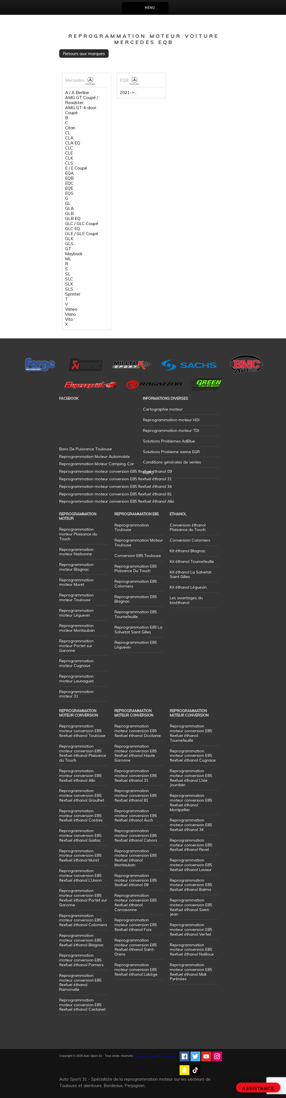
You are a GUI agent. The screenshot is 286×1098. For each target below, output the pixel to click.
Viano (70, 314)
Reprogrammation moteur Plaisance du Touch (78, 534)
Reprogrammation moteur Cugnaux (76, 663)
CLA (69, 138)
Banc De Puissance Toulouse (85, 448)
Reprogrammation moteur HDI (171, 419)
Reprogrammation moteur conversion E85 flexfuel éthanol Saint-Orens (136, 947)
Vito (69, 319)
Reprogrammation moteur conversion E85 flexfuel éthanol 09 (136, 880)
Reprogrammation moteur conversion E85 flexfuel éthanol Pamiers (81, 960)
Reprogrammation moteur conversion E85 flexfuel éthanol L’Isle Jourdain (191, 777)
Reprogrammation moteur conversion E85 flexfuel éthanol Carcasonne (136, 902)
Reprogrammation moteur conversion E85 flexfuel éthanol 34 (191, 825)
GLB (69, 213)
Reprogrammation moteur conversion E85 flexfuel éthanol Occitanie (138, 731)
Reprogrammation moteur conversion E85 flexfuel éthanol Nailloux (192, 949)
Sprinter (72, 294)
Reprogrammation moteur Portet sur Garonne (76, 645)
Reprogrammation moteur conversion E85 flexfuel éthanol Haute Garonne (136, 753)
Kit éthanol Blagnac (188, 550)
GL (68, 203)
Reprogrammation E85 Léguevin (136, 645)
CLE (69, 153)
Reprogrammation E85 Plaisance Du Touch (136, 568)
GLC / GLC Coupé (81, 223)
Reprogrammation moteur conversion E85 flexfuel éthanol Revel (191, 845)
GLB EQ (72, 218)
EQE (69, 188)
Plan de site (169, 1055)
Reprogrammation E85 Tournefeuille (136, 614)
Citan (70, 127)
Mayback (73, 253)
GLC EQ (72, 228)
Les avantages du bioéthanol (186, 600)
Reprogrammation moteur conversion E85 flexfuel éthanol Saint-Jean (191, 907)
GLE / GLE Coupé (81, 233)
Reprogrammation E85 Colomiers (136, 584)
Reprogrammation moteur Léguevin (76, 613)
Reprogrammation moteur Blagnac (76, 567)
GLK (69, 238)
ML (68, 258)
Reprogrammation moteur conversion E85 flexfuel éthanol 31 (136, 775)
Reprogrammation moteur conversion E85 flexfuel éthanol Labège (136, 969)
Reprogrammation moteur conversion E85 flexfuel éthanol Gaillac (80, 835)
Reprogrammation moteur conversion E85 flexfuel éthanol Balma (191, 885)
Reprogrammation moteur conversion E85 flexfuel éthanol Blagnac (81, 940)
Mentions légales (147, 1055)
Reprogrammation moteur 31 (76, 694)
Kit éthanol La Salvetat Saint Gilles (190, 574)
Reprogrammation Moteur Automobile (94, 456)
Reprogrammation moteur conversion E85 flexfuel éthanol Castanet (82, 1005)
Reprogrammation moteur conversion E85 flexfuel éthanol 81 (136, 795)
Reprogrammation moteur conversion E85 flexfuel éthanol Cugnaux (193, 755)
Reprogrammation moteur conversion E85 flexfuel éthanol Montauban (136, 857)
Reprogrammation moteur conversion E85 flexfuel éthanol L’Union (80, 875)
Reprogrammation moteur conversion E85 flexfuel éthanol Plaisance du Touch (82, 753)
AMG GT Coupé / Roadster (81, 100)
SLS (69, 289)
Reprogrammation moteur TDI (171, 430)
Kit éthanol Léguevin (188, 587)
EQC (69, 183)
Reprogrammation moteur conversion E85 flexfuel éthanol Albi (80, 775)
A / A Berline (77, 92)
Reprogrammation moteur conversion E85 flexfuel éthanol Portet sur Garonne (83, 897)
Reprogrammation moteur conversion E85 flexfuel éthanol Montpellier (191, 802)
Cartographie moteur (163, 409)
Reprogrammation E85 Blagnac (136, 599)
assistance (258, 1088)
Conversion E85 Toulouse (138, 555)
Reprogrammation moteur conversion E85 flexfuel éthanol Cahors (136, 835)
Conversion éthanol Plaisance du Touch (188, 527)
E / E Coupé (76, 168)
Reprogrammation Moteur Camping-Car (96, 463)
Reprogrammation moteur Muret (76, 582)
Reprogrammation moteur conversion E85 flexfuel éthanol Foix (136, 924)
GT (68, 248)
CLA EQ (72, 143)
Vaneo (71, 309)
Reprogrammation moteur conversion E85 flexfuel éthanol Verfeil (191, 929)
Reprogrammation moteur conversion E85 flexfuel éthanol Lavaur (191, 865)
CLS (69, 163)
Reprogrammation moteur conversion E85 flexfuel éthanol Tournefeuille (191, 733)
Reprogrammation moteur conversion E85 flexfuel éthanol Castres (81, 815)
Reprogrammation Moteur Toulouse (139, 542)
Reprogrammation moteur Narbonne (76, 552)
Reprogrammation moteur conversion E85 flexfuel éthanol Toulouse (82, 731)
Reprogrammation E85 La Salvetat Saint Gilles (138, 630)
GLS (69, 243)
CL (67, 132)
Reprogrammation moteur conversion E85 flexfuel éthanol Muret (80, 855)
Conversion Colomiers (190, 540)
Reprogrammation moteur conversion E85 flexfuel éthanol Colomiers (83, 920)
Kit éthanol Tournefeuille (192, 561)
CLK (69, 158)
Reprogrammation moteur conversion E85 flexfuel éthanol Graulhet (81, 795)
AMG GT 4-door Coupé (80, 110)
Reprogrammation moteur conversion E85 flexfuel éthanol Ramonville (80, 982)
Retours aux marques (84, 53)
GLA (69, 208)
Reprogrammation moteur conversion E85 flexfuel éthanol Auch (136, 815)
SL (67, 274)
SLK (69, 284)
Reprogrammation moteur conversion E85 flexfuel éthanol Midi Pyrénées (191, 971)
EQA (69, 173)
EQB (69, 178)
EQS (69, 193)
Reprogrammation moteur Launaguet (76, 678)
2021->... (128, 92)
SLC (69, 279)
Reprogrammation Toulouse (132, 527)
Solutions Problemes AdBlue (169, 441)
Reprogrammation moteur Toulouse (76, 597)
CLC (69, 148)
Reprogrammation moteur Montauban (77, 628)
